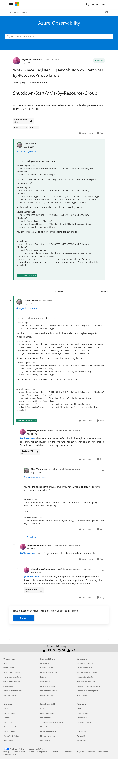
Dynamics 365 (8, 718)
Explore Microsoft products (12, 691)
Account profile (45, 663)
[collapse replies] (10, 300)
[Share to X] (54, 649)
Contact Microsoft (19, 752)
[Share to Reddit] (59, 649)
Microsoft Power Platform (12, 727)
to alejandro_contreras (70, 469)
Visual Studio (45, 740)
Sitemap (6, 752)
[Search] (87, 4)
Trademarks (68, 752)
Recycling (91, 752)
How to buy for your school (86, 681)
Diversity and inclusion (85, 731)
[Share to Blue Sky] (63, 649)
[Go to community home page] (17, 4)
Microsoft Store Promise (48, 691)
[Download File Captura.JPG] (37, 452)
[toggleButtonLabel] (107, 12)
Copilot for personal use (11, 681)
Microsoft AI (7, 708)
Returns (43, 677)
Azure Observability (19, 12)
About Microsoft (82, 713)
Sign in (23, 617)
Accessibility (81, 736)
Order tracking (45, 681)
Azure (42, 708)
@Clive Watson (31, 576)
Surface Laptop (8, 668)
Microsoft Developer (47, 713)
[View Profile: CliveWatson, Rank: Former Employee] (19, 302)
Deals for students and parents (88, 691)
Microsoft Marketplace (48, 731)
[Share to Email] (73, 649)
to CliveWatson (72, 430)
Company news (82, 718)
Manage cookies (42, 752)
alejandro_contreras (31, 59)
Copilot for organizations (12, 677)
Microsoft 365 (8, 722)
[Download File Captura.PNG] (31, 121)
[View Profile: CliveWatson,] (19, 145)
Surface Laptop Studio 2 (11, 672)
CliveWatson (30, 143)
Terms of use (56, 752)
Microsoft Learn (45, 718)
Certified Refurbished (47, 686)
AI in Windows (8, 686)
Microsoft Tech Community (49, 727)
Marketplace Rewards (48, 736)
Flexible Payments (46, 695)
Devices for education (84, 668)
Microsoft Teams (9, 731)
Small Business (8, 740)
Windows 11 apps (9, 695)
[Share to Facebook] (49, 649)
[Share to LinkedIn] (44, 649)
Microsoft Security (9, 713)
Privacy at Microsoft (84, 722)
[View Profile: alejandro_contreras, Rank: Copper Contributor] (16, 60)
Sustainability (81, 740)
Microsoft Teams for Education (87, 672)
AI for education (82, 695)
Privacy (31, 752)
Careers (79, 708)
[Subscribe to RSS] (68, 649)
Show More (32, 537)
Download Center (46, 668)
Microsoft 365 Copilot (11, 736)
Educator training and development (89, 686)
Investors (80, 727)
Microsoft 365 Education (85, 677)
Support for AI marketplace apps (51, 722)
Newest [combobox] (104, 291)
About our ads (103, 752)
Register (95, 4)
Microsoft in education (85, 663)
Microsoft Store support (48, 672)
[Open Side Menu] (11, 4)
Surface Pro (7, 663)
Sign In (104, 4)
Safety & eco (80, 752)
